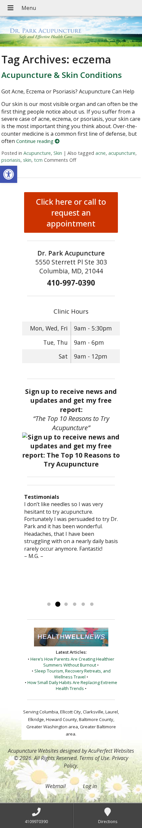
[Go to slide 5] (83, 604)
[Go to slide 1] (49, 604)
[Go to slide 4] (74, 604)
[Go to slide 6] (92, 604)
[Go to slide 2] (57, 604)
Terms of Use (94, 758)
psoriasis (10, 160)
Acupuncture (37, 153)
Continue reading (35, 141)
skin (27, 160)
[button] (8, 174)
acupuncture (121, 153)
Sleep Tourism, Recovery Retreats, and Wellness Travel (72, 674)
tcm (38, 160)
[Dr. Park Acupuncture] (71, 32)
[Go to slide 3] (66, 604)
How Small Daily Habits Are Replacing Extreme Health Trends (72, 685)
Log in (90, 786)
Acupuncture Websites (33, 750)
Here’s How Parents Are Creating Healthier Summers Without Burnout (72, 662)
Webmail (55, 786)
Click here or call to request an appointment (71, 212)
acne (100, 153)
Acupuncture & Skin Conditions (61, 74)
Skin (57, 153)
